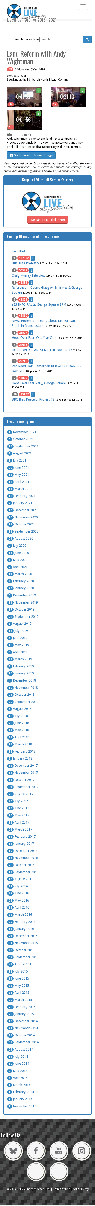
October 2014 (22, 1035)
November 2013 (22, 1106)
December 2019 (22, 595)
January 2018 (20, 758)
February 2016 (22, 922)
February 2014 (21, 1092)
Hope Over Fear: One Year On (33, 337)
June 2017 (19, 808)
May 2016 (19, 900)
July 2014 (18, 1056)
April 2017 (19, 822)
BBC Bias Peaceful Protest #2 (33, 399)
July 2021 (17, 460)
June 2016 (19, 893)
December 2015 (23, 936)
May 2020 (18, 560)
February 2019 (21, 666)
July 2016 (18, 886)
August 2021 (20, 453)
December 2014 (23, 1021)
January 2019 (21, 673)
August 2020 (21, 538)
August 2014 (21, 1049)
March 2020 (20, 574)
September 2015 (24, 957)
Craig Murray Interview (28, 275)
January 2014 (20, 1099)
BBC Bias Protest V (25, 263)
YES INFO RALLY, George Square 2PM (39, 304)
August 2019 (20, 623)
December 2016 (23, 851)
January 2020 (21, 588)
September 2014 (24, 1042)
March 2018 (20, 744)
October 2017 (22, 780)
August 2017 (21, 794)
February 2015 (22, 1007)
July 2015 (18, 971)
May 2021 (19, 474)
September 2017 (24, 787)
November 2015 (23, 943)
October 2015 (22, 950)
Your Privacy (81, 1189)
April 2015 (19, 992)
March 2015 (20, 1000)
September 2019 (24, 616)
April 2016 (19, 907)
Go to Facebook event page (33, 155)
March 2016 (20, 914)
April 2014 (18, 1078)
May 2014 (18, 1071)
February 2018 (22, 751)
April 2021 (19, 482)
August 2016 (21, 879)
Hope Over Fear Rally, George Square (39, 383)
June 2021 (19, 467)
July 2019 (18, 631)
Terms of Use (61, 1189)
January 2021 (20, 503)
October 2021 (21, 439)
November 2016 (23, 858)
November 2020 (23, 517)
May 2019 (19, 645)
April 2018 (19, 737)
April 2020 (18, 567)
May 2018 (19, 730)
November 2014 (23, 1028)
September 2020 (24, 531)
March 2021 (20, 489)
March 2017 (20, 829)
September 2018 (24, 702)
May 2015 (19, 985)
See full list (18, 251)
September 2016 (24, 872)
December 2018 (22, 680)
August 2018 (20, 709)
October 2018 (22, 694)
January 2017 (21, 843)
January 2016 (21, 929)
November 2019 (23, 602)
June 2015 (19, 978)
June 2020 (19, 553)
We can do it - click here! (47, 220)
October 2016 (22, 865)
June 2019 (18, 638)
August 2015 (21, 964)
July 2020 (17, 545)
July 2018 (18, 716)
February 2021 (22, 496)
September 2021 (24, 446)
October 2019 (22, 609)
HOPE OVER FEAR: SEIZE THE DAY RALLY (42, 350)
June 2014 (19, 1063)
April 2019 (18, 652)
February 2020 (21, 581)
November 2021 (22, 432)
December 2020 (23, 510)
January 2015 (21, 1014)
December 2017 (23, 765)
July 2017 (18, 801)
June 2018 (19, 723)
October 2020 (22, 524)
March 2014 (19, 1085)
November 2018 (23, 687)
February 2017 (22, 836)
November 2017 (23, 772)
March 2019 (20, 659)
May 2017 (19, 815)
